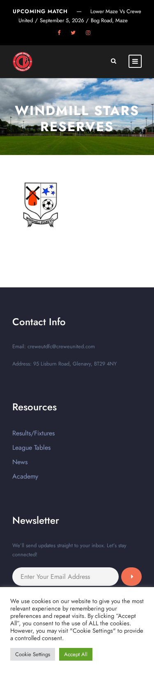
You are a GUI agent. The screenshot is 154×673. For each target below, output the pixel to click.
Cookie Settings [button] (32, 654)
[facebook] (58, 33)
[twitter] (73, 33)
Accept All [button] (75, 654)
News (20, 462)
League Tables (31, 447)
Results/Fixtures (33, 433)
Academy (25, 476)
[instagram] (88, 33)
